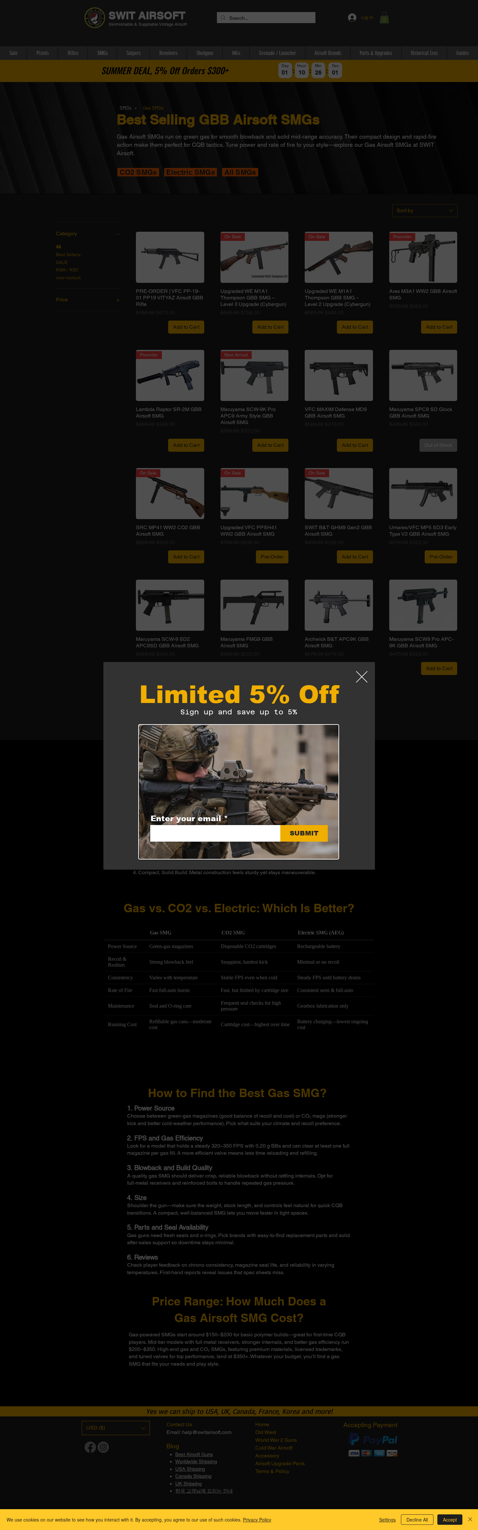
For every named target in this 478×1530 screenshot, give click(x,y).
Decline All (417, 1519)
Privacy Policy (257, 1519)
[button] (361, 676)
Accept (450, 1519)
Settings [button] (387, 1519)
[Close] (470, 1519)
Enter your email (186, 818)
